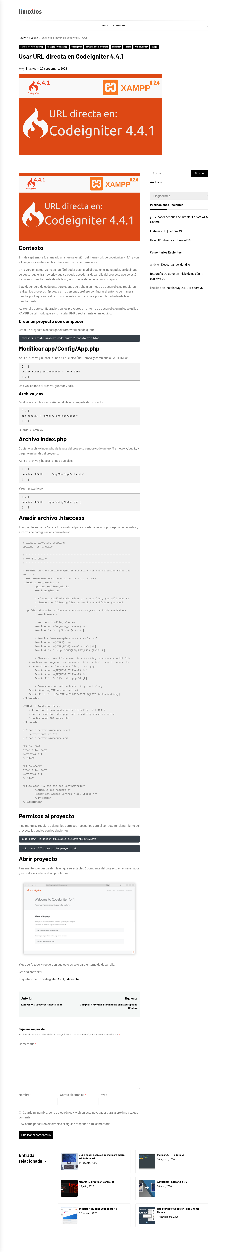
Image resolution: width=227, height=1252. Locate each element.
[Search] (206, 25)
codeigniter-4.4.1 (53, 979)
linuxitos (30, 68)
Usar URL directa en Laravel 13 (170, 240)
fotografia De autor (162, 273)
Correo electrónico (73, 1095)
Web (104, 1095)
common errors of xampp (97, 47)
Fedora (128, 47)
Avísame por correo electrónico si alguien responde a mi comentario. (66, 1124)
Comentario (27, 1044)
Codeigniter (76, 47)
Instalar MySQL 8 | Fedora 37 (185, 288)
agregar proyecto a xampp (31, 47)
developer (116, 47)
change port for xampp (57, 47)
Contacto (119, 25)
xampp (155, 47)
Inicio (105, 25)
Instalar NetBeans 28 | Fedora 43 (98, 1208)
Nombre (25, 1095)
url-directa (72, 979)
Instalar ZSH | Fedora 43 (166, 231)
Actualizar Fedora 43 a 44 (172, 1181)
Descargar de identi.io (175, 264)
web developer (141, 47)
